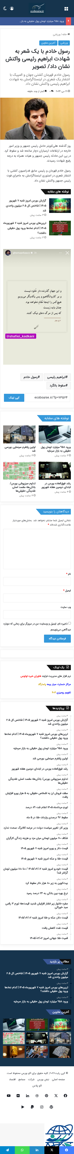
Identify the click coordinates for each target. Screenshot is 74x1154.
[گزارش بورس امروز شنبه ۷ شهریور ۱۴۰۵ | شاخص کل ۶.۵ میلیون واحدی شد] (60, 205)
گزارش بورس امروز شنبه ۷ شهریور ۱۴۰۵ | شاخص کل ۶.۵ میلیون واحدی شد (26, 205)
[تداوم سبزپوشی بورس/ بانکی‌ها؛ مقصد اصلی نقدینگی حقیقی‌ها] (19, 471)
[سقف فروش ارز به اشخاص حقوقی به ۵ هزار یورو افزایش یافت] (60, 1052)
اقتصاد (12, 1079)
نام (68, 574)
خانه (64, 34)
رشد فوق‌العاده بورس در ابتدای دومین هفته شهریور (56, 485)
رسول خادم (31, 377)
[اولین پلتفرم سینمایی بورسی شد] (19, 434)
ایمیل (67, 591)
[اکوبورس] (37, 8)
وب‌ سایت (66, 607)
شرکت (31, 1079)
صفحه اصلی (58, 1079)
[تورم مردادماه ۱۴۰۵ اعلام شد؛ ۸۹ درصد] (37, 1052)
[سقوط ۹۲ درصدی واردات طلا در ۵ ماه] (14, 1052)
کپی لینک (14, 398)
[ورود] (12, 10)
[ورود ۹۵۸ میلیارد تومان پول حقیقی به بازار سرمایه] (55, 434)
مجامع (21, 1079)
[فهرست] (66, 10)
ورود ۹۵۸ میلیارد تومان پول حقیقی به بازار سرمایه (38, 21)
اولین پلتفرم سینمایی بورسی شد (20, 449)
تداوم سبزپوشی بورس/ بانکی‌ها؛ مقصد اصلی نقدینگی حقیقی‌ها (23, 487)
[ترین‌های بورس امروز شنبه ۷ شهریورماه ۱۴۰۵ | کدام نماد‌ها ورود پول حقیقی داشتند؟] (60, 228)
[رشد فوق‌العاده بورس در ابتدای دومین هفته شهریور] (55, 471)
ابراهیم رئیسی (56, 377)
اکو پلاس (37, 1086)
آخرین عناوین (48, 43)
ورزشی (56, 34)
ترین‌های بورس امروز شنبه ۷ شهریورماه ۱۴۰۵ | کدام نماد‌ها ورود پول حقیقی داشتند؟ (24, 228)
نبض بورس (43, 1079)
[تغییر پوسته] (5, 10)
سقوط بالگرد (58, 385)
